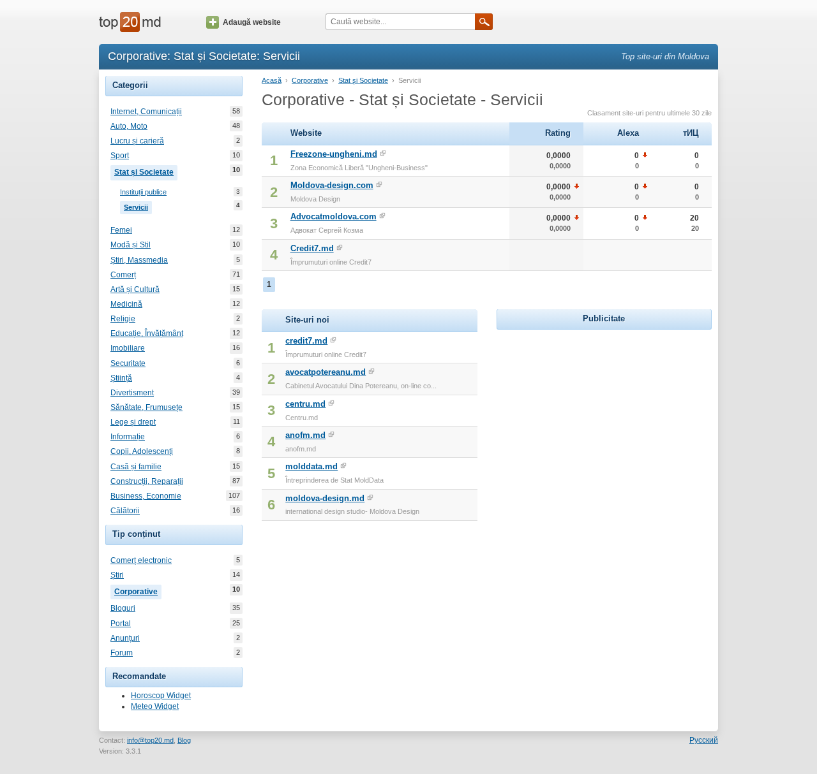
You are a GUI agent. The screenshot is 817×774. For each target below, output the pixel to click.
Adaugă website (252, 22)
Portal (120, 623)
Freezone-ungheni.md (333, 154)
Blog (184, 740)
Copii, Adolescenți (141, 451)
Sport (119, 155)
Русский (703, 740)
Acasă (271, 80)
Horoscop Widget (161, 695)
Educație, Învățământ (146, 333)
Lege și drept (133, 422)
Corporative (137, 590)
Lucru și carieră (137, 140)
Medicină (126, 304)
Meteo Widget (155, 706)
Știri (117, 575)
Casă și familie (135, 466)
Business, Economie (145, 496)
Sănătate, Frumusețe (146, 407)
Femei (121, 230)
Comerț (123, 274)
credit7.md (306, 341)
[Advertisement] (604, 412)
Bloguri (122, 608)
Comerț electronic (141, 560)
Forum (121, 652)
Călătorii (125, 510)
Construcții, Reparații (146, 481)
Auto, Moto (128, 126)
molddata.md (311, 466)
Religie (122, 318)
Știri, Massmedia (139, 260)
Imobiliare (127, 348)
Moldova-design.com (331, 185)
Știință (121, 378)
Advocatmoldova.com (333, 216)
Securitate (128, 363)
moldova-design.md (324, 498)
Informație (127, 436)
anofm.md (305, 435)
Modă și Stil (130, 244)
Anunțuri (125, 638)
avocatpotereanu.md (325, 372)
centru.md (305, 404)
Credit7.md (312, 248)
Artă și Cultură (135, 289)
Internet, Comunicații (146, 111)
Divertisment (132, 392)
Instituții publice (143, 192)
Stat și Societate (145, 171)
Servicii (138, 206)
